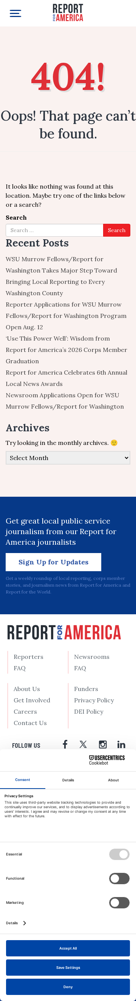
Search (16, 217)
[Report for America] (68, 12)
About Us (27, 689)
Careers (25, 711)
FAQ (20, 668)
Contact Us (30, 723)
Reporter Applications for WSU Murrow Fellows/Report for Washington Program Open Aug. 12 (66, 316)
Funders (86, 689)
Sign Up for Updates (53, 562)
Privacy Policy (94, 700)
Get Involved (32, 700)
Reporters (28, 656)
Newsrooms (92, 656)
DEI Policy (88, 711)
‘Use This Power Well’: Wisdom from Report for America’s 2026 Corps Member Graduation (66, 350)
